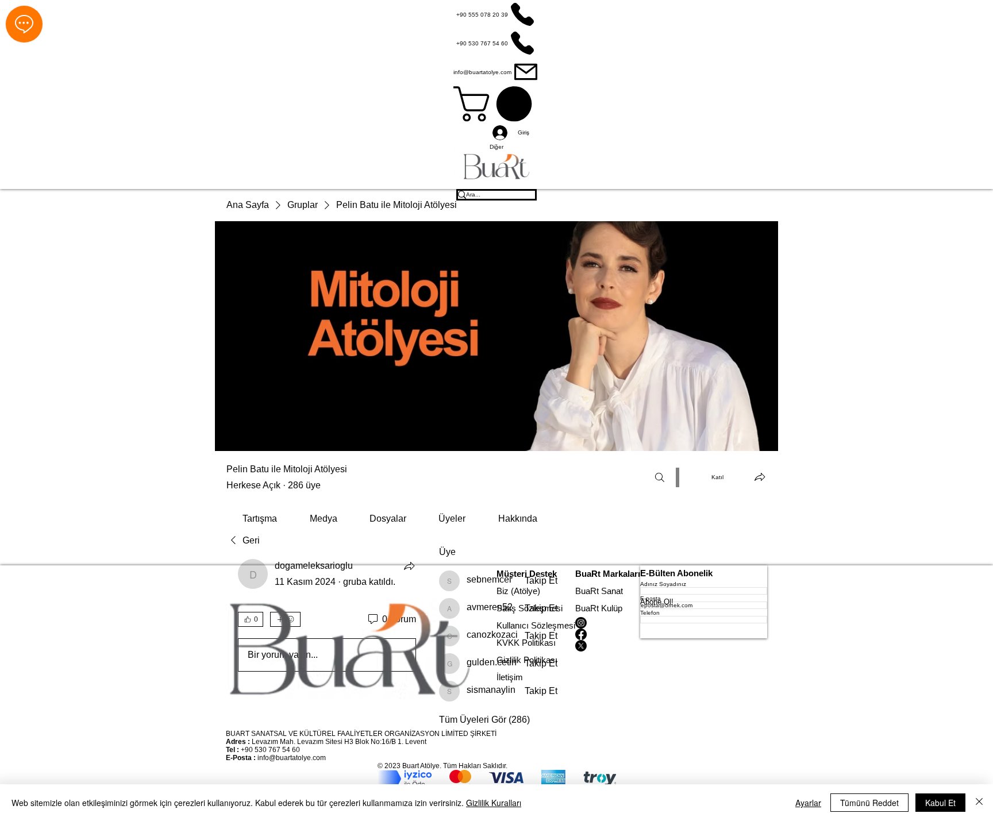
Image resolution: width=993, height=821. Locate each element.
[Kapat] (979, 802)
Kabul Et (940, 802)
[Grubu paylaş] (760, 477)
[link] (260, 518)
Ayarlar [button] (808, 802)
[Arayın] (660, 477)
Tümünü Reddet (869, 802)
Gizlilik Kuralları (493, 802)
